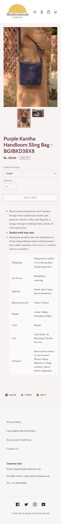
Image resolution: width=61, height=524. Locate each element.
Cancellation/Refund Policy (21, 430)
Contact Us (12, 448)
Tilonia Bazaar (24, 513)
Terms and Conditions (19, 439)
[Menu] (55, 11)
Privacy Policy (14, 421)
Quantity (8, 180)
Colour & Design (12, 167)
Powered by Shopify (41, 513)
